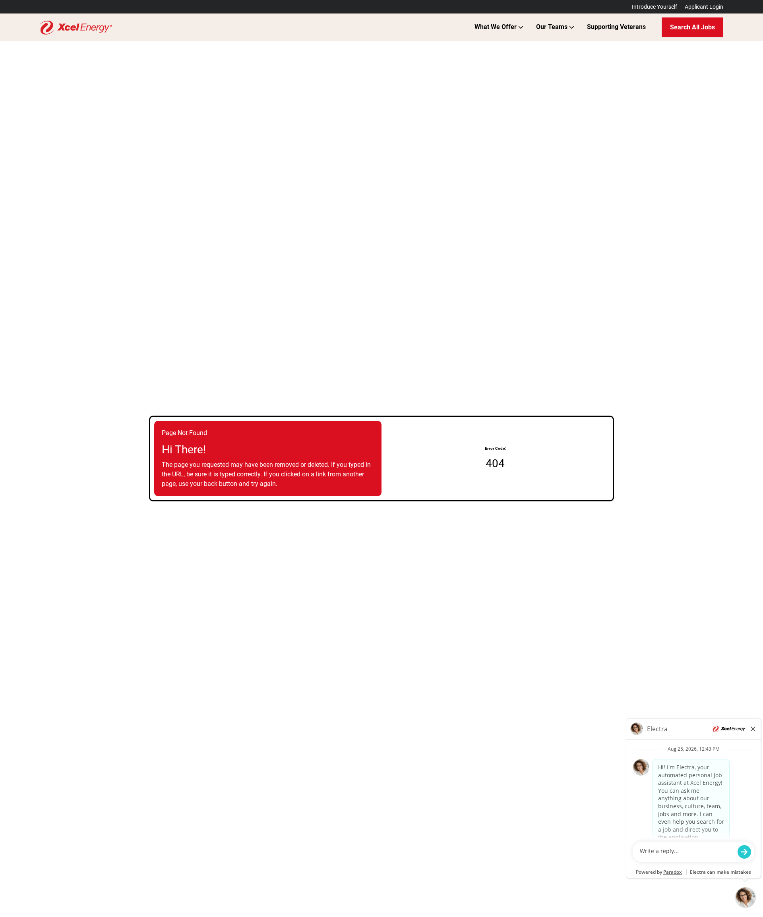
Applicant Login (704, 7)
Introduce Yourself (654, 7)
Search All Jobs (692, 27)
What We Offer (496, 27)
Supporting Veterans (616, 27)
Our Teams (552, 27)
